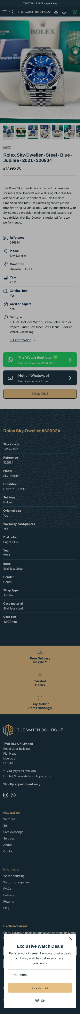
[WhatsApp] (43, 1000)
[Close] (70, 938)
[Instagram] (37, 1000)
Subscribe (40, 987)
